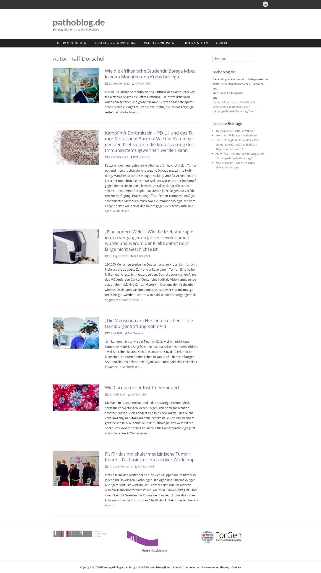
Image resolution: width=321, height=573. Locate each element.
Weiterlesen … (130, 112)
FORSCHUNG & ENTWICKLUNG (115, 43)
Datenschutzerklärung (215, 567)
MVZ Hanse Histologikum (228, 93)
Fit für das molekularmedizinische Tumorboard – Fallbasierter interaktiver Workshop (150, 457)
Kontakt (178, 567)
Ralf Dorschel (143, 83)
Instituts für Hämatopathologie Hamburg (238, 84)
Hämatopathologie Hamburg (117, 567)
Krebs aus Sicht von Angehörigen (236, 135)
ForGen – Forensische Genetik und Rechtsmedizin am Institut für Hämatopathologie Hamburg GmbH (234, 106)
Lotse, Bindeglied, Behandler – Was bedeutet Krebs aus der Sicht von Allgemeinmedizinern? (237, 144)
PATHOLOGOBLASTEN (159, 43)
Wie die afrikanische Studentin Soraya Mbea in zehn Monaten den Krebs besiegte (150, 74)
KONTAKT (222, 43)
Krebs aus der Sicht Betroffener (235, 131)
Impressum (192, 567)
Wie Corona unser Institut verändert (142, 387)
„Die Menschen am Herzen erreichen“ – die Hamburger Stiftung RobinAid (149, 323)
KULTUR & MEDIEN (195, 43)
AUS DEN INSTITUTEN (71, 43)
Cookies (236, 567)
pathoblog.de (79, 22)
